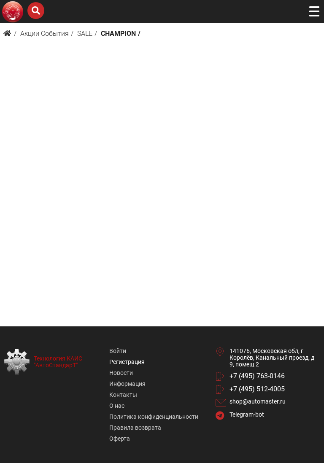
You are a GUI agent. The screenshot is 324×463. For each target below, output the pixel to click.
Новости (121, 372)
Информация (127, 383)
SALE (84, 34)
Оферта (119, 438)
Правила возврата (135, 427)
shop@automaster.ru (258, 401)
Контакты (123, 394)
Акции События (44, 34)
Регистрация (127, 361)
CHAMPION (118, 34)
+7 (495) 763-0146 (257, 376)
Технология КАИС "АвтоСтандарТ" (58, 362)
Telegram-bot (247, 414)
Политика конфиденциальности (153, 416)
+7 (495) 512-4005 (257, 389)
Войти (117, 350)
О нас (116, 405)
